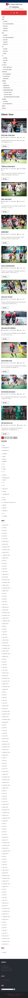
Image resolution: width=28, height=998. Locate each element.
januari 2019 (5, 774)
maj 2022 (4, 664)
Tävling (4, 491)
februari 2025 (5, 574)
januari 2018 (5, 807)
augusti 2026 (5, 525)
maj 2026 (4, 533)
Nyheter (4, 459)
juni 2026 (4, 530)
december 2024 (6, 579)
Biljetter (5, 30)
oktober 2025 (5, 552)
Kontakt (4, 108)
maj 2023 (4, 631)
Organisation (6, 87)
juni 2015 (4, 892)
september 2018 (6, 785)
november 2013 (6, 941)
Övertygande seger (6, 360)
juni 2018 (4, 793)
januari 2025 (5, 577)
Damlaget (4, 453)
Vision (4, 83)
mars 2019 (4, 768)
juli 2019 (4, 757)
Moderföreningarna (8, 90)
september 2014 (6, 916)
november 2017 (6, 812)
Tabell (4, 53)
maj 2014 (4, 927)
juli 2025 (4, 560)
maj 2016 (4, 861)
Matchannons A (5, 447)
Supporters (5, 510)
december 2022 (6, 645)
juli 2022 (4, 659)
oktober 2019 (5, 749)
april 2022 (4, 667)
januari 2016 (5, 872)
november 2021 (6, 681)
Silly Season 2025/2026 (8, 23)
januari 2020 (5, 741)
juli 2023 (4, 626)
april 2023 (4, 634)
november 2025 (6, 549)
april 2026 (4, 536)
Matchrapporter (6, 477)
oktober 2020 (5, 716)
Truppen (5, 21)
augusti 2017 (5, 820)
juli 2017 (4, 823)
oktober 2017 (5, 815)
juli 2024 (4, 593)
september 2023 (6, 620)
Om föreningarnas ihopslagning (11, 96)
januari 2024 (5, 609)
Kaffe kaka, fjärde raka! (8, 135)
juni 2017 (4, 826)
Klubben (4, 80)
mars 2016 (4, 867)
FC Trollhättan (14, 7)
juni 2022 (4, 662)
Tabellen (5, 28)
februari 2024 (5, 607)
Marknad (4, 99)
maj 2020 (4, 730)
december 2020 (6, 711)
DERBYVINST (5, 232)
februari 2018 (5, 804)
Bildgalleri (4, 461)
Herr (3, 19)
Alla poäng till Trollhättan (8, 328)
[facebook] (11, 13)
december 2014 (6, 908)
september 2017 (6, 818)
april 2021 (4, 700)
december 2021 (6, 678)
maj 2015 (4, 894)
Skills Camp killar (7, 67)
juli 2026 (4, 527)
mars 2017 (4, 834)
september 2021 (6, 686)
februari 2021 (5, 705)
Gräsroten (5, 78)
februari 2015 (5, 903)
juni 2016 (4, 859)
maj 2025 (4, 566)
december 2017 (6, 809)
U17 (3, 482)
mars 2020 (4, 735)
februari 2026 (5, 541)
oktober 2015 (5, 881)
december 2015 (6, 875)
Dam (3, 33)
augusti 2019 (5, 755)
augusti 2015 (5, 886)
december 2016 (6, 842)
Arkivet (4, 106)
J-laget (3, 456)
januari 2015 (5, 905)
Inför (3, 466)
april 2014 (4, 930)
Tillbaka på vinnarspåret (8, 166)
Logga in (4, 952)
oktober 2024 (5, 585)
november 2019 (6, 746)
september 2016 (6, 851)
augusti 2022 (5, 656)
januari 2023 (5, 642)
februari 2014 (5, 935)
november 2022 (6, 648)
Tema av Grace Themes (14, 995)
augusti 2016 (5, 853)
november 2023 (6, 615)
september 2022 (6, 653)
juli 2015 (4, 889)
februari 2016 (5, 870)
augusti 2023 (5, 623)
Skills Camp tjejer (7, 69)
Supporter (4, 71)
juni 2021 (4, 694)
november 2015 (6, 878)
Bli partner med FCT (7, 103)
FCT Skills (4, 64)
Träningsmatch (5, 494)
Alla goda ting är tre (7, 423)
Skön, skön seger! (6, 199)
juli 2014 (4, 922)
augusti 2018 (5, 788)
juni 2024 (4, 596)
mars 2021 (4, 703)
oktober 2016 (5, 848)
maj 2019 (4, 763)
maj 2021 (4, 697)
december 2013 (6, 938)
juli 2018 (4, 790)
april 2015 (4, 897)
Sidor (3, 497)
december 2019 (6, 744)
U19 (3, 471)
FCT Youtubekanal (5, 979)
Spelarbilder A (5, 450)
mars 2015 (4, 900)
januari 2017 (5, 840)
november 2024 (6, 582)
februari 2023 (5, 640)
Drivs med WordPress (18, 994)
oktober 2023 (5, 618)
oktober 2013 (5, 944)
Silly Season (5, 488)
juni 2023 (4, 629)
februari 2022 (5, 672)
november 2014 (6, 911)
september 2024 (6, 588)
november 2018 (6, 779)
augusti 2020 (5, 722)
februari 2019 (5, 771)
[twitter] (14, 13)
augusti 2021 (5, 689)
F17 (3, 55)
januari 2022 (5, 675)
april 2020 (4, 733)
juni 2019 (4, 760)
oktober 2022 (5, 651)
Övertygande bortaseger (8, 392)
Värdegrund (6, 85)
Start (3, 17)
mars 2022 (4, 670)
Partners (5, 101)
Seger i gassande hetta (7, 266)
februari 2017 (5, 837)
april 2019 (4, 766)
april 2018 (4, 798)
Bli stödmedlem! (7, 74)
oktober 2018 (5, 782)
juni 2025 (4, 563)
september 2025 (6, 555)
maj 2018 (4, 796)
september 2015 (6, 883)
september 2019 (6, 752)
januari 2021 (5, 708)
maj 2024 (4, 599)
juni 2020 (4, 727)
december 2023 (6, 612)
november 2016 (6, 845)
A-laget (4, 469)
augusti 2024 (5, 590)
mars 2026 (4, 538)
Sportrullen (6, 76)
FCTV (3, 464)
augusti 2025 (5, 557)
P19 (3, 46)
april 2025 (4, 568)
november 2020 (6, 714)
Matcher (5, 26)
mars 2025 (4, 571)
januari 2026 (5, 544)
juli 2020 (4, 725)
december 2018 (6, 777)
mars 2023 (4, 637)
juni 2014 (4, 924)
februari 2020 (5, 738)
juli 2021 (4, 692)
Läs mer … (5, 146)
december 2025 (6, 546)
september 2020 (6, 719)
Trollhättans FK (8, 94)
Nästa (15, 437)
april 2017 (4, 831)
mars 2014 (4, 933)
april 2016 (4, 864)
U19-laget (4, 516)
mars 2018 (4, 801)
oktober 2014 (5, 914)
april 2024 (4, 601)
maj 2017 (4, 829)
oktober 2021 (5, 683)
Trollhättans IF (8, 92)
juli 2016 (4, 856)
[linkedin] (17, 13)
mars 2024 (4, 604)
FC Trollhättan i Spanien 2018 (8, 502)
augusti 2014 (5, 919)
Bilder (3, 445)
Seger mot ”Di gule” (7, 297)
